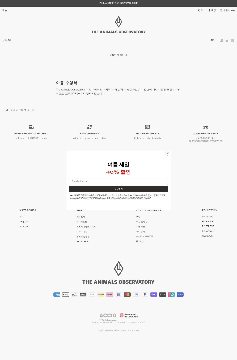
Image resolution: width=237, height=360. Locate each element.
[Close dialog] (167, 153)
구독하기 (118, 188)
